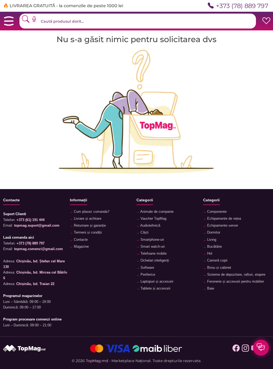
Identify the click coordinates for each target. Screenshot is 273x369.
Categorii (144, 200)
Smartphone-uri (151, 240)
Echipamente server (222, 225)
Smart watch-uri (152, 246)
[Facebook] (236, 348)
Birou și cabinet (218, 268)
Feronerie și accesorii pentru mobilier (235, 281)
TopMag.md (97, 360)
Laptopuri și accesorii (156, 281)
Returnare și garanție (89, 225)
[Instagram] (245, 348)
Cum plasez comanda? (91, 212)
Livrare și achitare (87, 218)
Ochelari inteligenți (154, 260)
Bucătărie (214, 246)
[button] (36, 19)
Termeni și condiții (87, 232)
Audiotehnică (149, 225)
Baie (210, 288)
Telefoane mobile (153, 253)
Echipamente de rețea (223, 218)
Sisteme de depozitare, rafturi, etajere (235, 274)
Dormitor (213, 232)
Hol (209, 253)
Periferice (147, 274)
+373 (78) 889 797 (242, 6)
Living (211, 240)
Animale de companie (156, 212)
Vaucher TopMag (152, 218)
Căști (143, 232)
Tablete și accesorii (154, 288)
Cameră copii (216, 260)
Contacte (80, 240)
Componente (216, 212)
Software (146, 268)
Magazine (81, 246)
